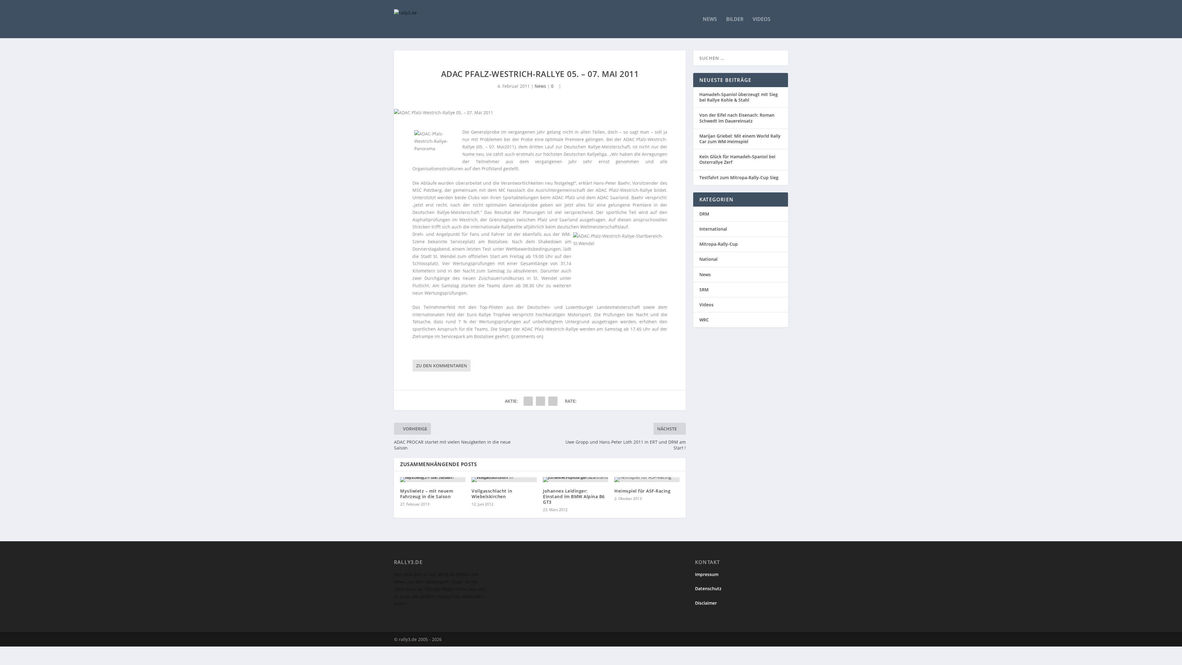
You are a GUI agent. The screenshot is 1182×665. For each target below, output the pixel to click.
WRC (704, 320)
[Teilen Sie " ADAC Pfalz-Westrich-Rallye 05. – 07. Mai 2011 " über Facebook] (528, 401)
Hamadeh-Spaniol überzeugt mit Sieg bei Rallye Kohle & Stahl (738, 97)
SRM (704, 289)
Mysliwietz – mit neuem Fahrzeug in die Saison (426, 493)
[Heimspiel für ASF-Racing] (647, 479)
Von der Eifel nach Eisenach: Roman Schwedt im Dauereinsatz (736, 117)
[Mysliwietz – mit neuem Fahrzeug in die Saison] (432, 479)
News (710, 19)
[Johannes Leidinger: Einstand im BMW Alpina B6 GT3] (575, 479)
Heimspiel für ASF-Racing (642, 491)
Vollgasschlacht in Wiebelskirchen (492, 493)
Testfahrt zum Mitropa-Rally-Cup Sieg (738, 177)
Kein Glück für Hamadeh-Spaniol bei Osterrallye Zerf (737, 159)
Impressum (706, 574)
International (713, 229)
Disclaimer (706, 603)
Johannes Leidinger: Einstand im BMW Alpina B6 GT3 (574, 496)
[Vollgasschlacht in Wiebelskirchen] (504, 479)
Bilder (734, 19)
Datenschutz (708, 588)
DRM (704, 214)
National (708, 259)
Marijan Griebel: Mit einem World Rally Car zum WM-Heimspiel (740, 138)
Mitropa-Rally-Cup (718, 244)
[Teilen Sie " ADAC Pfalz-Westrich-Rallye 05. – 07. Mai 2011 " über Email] (553, 401)
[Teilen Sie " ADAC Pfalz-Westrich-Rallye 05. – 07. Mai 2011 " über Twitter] (540, 401)
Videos (761, 19)
